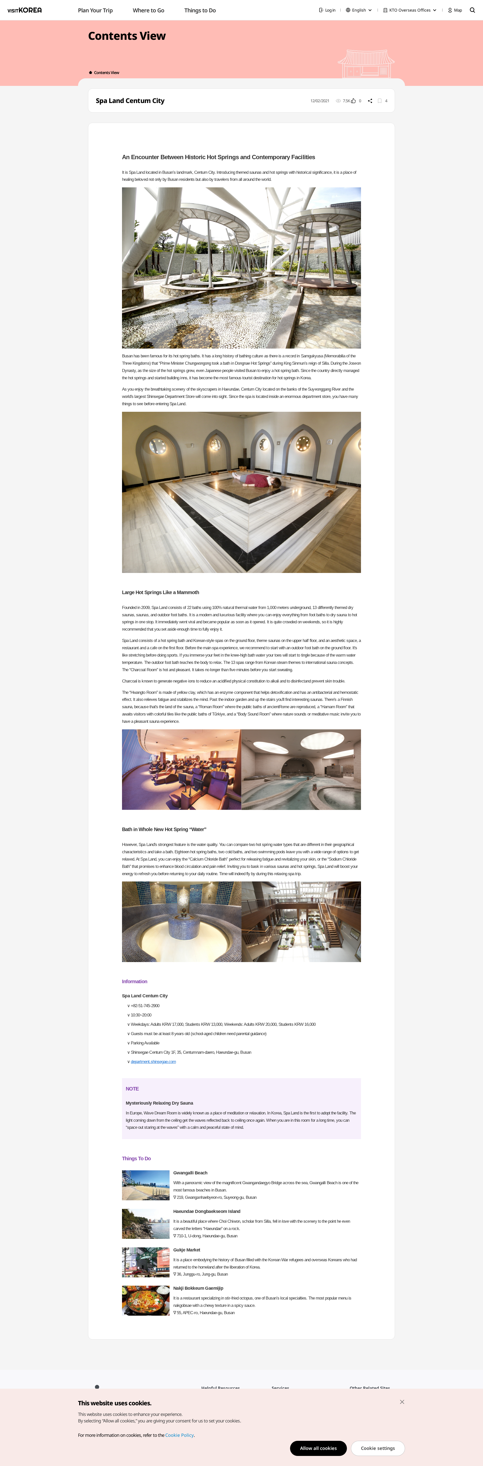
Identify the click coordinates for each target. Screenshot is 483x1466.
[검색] (472, 10)
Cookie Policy (179, 1435)
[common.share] (370, 101)
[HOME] (90, 72)
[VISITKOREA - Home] (25, 10)
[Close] (402, 1402)
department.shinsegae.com (153, 1061)
